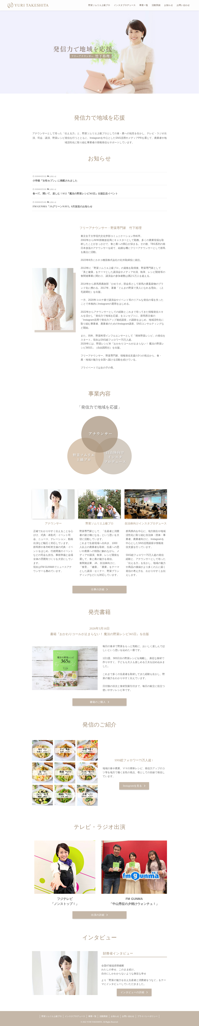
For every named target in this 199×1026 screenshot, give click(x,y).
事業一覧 (92, 1016)
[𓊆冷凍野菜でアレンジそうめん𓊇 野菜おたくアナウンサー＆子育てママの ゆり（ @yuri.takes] (87, 750)
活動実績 (104, 1016)
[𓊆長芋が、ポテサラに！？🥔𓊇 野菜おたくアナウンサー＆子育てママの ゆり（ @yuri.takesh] (42, 772)
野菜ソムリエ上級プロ (52, 1016)
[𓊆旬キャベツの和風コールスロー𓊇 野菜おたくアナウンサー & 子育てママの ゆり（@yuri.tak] (42, 750)
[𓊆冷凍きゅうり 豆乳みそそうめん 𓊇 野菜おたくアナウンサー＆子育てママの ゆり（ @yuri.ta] (87, 795)
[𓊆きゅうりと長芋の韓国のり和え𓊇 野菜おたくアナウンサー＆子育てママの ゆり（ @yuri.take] (42, 795)
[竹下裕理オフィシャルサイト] (28, 5)
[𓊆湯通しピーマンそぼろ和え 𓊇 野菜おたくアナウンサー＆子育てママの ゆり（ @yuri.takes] (64, 795)
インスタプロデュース (75, 1016)
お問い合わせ (128, 1016)
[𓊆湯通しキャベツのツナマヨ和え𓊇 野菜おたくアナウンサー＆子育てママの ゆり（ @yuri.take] (64, 772)
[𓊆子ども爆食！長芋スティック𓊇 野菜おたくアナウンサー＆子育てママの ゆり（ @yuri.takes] (64, 750)
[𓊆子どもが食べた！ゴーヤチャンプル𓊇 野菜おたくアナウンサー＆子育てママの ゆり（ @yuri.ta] (87, 772)
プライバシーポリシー (147, 1016)
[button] (98, 90)
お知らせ (115, 1016)
